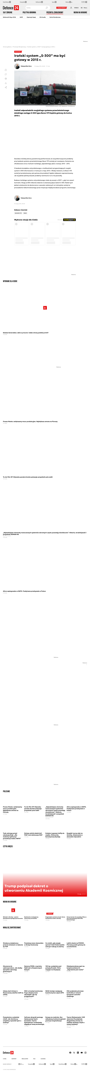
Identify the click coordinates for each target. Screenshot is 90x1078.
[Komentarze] (6, 74)
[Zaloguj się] (71, 7)
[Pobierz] (6, 83)
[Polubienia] (6, 70)
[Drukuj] (6, 79)
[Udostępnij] (6, 87)
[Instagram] (85, 1052)
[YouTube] (81, 1052)
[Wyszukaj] (46, 8)
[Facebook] (70, 1052)
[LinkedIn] (77, 1052)
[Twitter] (74, 1052)
